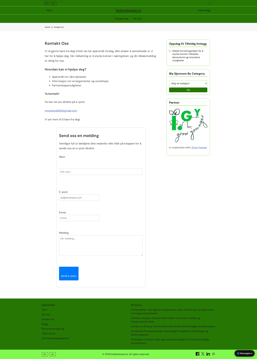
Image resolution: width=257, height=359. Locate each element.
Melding (64, 233)
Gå (188, 89)
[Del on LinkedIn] (208, 354)
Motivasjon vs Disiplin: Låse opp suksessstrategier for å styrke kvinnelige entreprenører (170, 341)
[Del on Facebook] (198, 354)
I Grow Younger (199, 147)
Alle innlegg (204, 10)
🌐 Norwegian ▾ (244, 353)
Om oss (137, 18)
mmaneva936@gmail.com (61, 110)
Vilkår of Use (48, 333)
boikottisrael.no (128, 10)
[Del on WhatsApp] (213, 354)
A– (54, 3)
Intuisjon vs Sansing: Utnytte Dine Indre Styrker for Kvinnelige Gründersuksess (173, 326)
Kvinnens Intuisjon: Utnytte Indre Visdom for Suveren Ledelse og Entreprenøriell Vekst (165, 320)
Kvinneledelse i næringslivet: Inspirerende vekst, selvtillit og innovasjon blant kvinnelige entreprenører (172, 311)
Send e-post (68, 276)
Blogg (45, 324)
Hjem (49, 10)
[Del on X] (203, 354)
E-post (63, 192)
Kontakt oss (121, 18)
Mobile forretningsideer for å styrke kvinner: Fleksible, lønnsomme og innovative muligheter (187, 55)
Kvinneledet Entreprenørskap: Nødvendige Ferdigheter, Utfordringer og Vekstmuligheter (169, 333)
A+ (47, 3)
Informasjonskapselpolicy (55, 338)
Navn (62, 157)
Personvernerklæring (53, 328)
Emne (62, 212)
